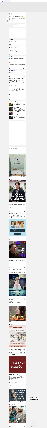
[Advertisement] (23, 7)
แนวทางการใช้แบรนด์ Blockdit (32, 426)
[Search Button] (4, 1)
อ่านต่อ (11, 217)
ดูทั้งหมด (17, 120)
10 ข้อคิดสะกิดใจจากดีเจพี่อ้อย (13, 374)
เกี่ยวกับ (29, 424)
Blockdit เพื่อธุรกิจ (30, 427)
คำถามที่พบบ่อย (34, 424)
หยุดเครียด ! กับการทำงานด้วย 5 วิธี (14, 423)
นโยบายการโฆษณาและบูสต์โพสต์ (32, 425)
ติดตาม (13, 46)
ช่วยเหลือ (31, 424)
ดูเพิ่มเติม (12, 52)
